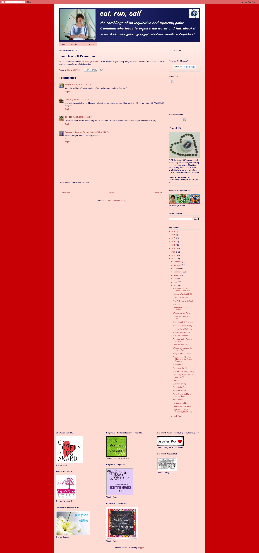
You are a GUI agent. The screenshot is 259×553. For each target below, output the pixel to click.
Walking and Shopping (181, 332)
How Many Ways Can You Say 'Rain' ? (183, 376)
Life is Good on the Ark (182, 406)
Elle (66, 117)
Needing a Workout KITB (182, 294)
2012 (173, 255)
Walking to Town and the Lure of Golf (182, 349)
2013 (173, 252)
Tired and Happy (179, 391)
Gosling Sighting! (179, 384)
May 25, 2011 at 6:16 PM (99, 132)
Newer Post (65, 193)
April (176, 416)
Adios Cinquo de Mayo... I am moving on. (183, 395)
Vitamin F (176, 304)
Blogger (141, 548)
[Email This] (85, 70)
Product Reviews (89, 44)
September (178, 272)
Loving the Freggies (180, 297)
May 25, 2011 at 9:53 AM (80, 100)
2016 (173, 242)
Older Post (158, 193)
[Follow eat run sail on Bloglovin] (184, 68)
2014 (173, 248)
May (176, 286)
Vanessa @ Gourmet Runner (77, 132)
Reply (67, 92)
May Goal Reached (180, 336)
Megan (68, 85)
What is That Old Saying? (183, 326)
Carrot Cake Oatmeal (181, 387)
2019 (173, 231)
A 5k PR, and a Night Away (183, 371)
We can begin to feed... (91, 62)
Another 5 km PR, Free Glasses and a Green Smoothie (182, 359)
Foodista (138, 62)
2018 (173, 235)
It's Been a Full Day (180, 403)
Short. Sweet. (178, 400)
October (177, 268)
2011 (173, 259)
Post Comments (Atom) (117, 201)
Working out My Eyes (181, 313)
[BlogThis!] (88, 70)
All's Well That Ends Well (183, 301)
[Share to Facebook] (93, 70)
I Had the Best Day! (180, 345)
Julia (67, 100)
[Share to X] (90, 70)
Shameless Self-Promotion (183, 322)
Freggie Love (178, 365)
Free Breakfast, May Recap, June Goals (181, 290)
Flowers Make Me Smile (182, 329)
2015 (173, 245)
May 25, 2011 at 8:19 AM (81, 85)
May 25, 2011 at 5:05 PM (82, 117)
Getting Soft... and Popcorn (180, 309)
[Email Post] (101, 70)
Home (63, 44)
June (176, 282)
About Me (74, 44)
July (175, 279)
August (177, 275)
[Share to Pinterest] (95, 70)
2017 (173, 238)
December (178, 262)
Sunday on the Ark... (181, 368)
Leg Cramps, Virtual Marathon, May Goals (182, 411)
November (178, 265)
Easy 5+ (176, 380)
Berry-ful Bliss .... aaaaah (183, 354)
